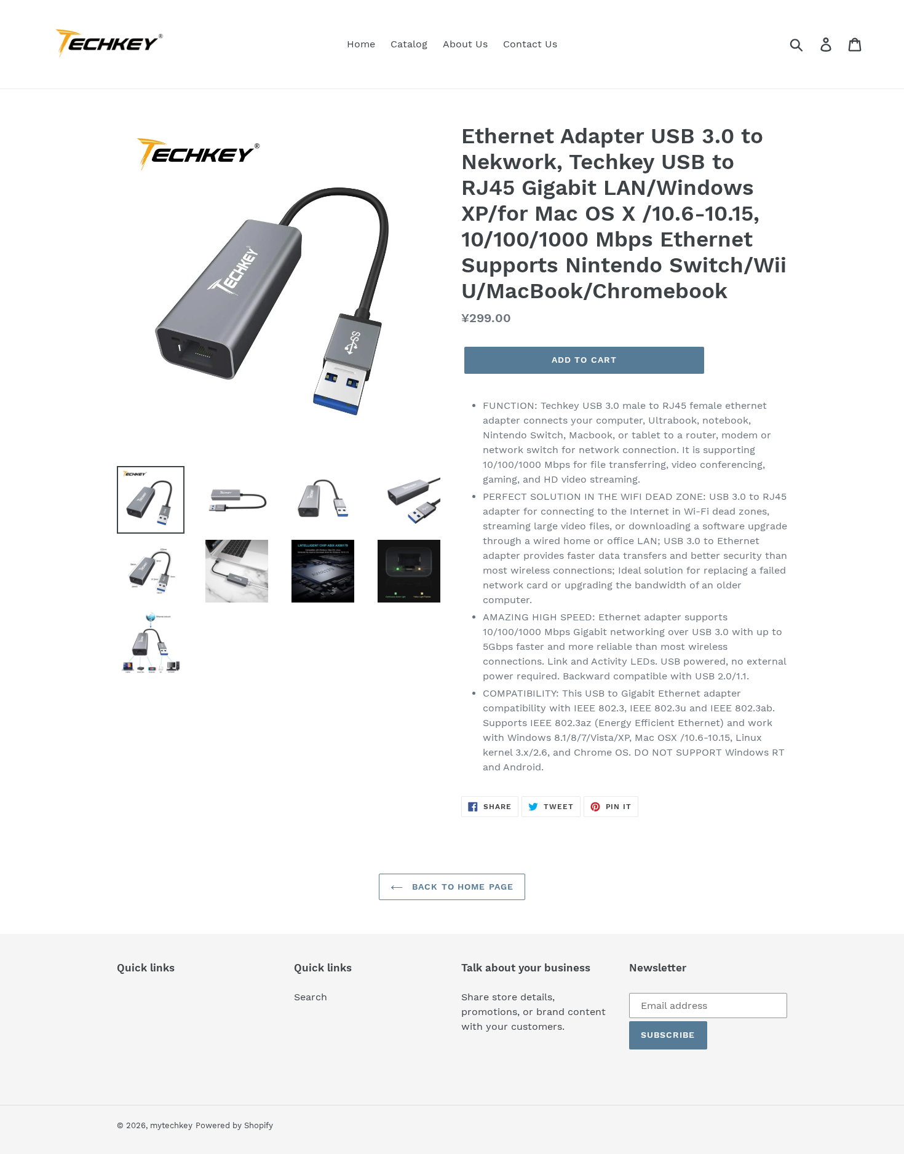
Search (310, 997)
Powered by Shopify (234, 1125)
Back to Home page (461, 886)
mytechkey (171, 1125)
